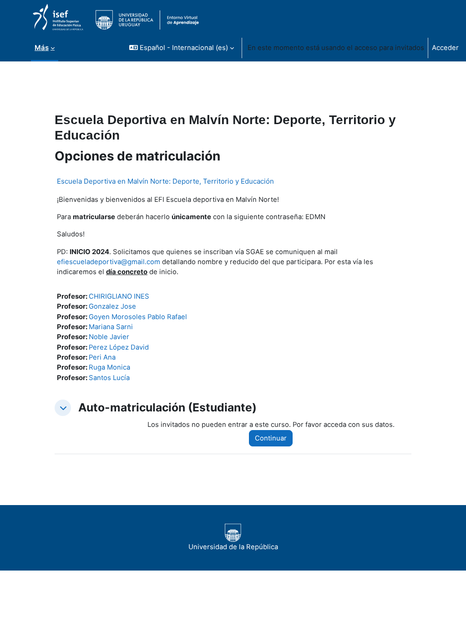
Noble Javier (109, 337)
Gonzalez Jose (112, 306)
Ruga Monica (109, 367)
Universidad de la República (233, 547)
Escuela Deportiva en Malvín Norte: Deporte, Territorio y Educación (165, 181)
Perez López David (119, 347)
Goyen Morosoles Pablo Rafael (138, 317)
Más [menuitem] (42, 48)
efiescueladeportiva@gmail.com (108, 262)
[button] (181, 47)
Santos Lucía (109, 378)
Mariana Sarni (111, 327)
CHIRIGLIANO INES (119, 296)
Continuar (271, 438)
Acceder (445, 48)
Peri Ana (102, 357)
